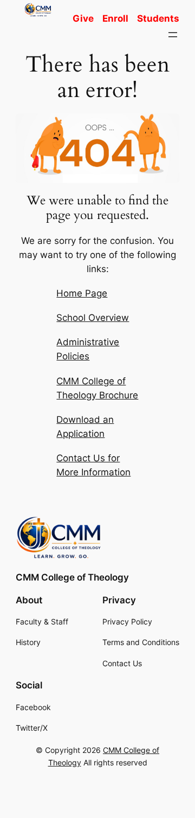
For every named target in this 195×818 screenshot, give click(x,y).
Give (83, 18)
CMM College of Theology (72, 577)
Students (158, 18)
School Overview (92, 317)
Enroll (115, 18)
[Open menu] (172, 34)
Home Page (81, 293)
